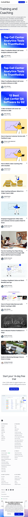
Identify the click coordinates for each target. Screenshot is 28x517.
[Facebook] (6, 489)
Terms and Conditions (5, 496)
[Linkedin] (10, 489)
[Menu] (26, 2)
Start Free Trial (14, 389)
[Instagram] (8, 489)
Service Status (4, 498)
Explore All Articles (4, 29)
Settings (9, 513)
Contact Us (3, 492)
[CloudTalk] (5, 2)
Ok (19, 514)
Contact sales (21, 2)
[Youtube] (13, 489)
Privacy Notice (3, 494)
